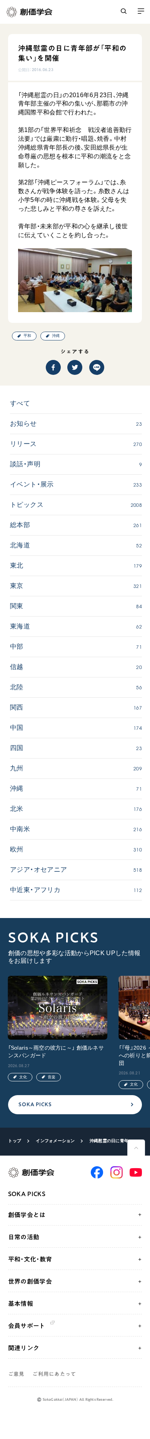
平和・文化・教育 (30, 1259)
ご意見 (16, 1374)
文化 (23, 1077)
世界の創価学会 (30, 1281)
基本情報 (20, 1304)
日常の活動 (24, 1237)
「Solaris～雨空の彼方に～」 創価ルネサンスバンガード (56, 1051)
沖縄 (56, 336)
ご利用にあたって (54, 1374)
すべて (20, 403)
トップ (14, 1141)
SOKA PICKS (35, 1104)
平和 (27, 336)
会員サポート (26, 1326)
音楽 (51, 1077)
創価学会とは (27, 1215)
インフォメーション (55, 1141)
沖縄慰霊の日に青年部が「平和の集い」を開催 (112, 1141)
